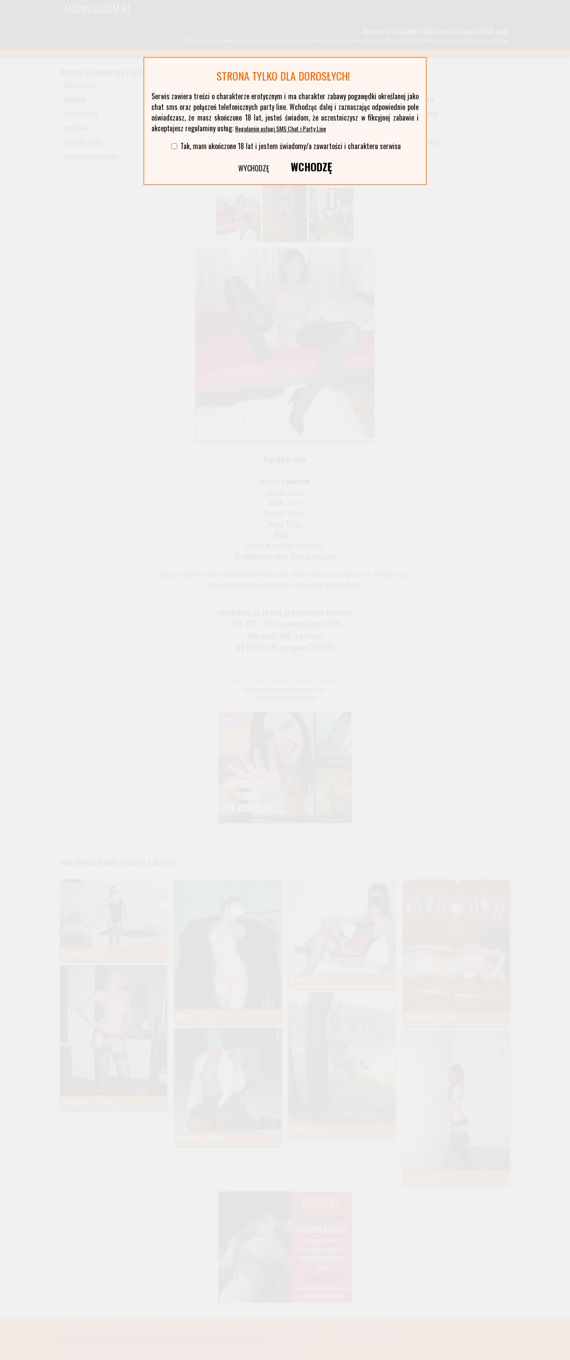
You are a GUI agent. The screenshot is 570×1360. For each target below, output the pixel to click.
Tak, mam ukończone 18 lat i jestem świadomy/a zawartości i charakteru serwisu (290, 146)
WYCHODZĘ (253, 168)
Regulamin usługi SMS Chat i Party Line (280, 128)
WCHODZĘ (311, 166)
